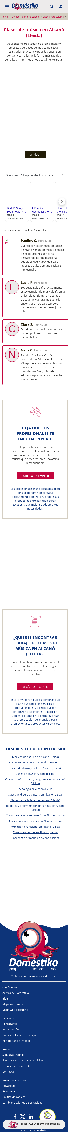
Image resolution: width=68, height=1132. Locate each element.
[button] (7, 6)
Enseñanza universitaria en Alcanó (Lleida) (35, 762)
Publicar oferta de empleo (40, 1124)
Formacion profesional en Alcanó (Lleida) (35, 826)
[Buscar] (51, 6)
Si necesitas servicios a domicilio (22, 1060)
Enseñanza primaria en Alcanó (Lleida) (35, 838)
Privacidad (9, 1086)
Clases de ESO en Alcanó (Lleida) (35, 774)
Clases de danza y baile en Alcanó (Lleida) (35, 768)
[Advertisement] (34, 105)
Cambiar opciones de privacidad (22, 1102)
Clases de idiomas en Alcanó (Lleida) (35, 832)
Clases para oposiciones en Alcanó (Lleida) (35, 821)
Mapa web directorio (15, 1010)
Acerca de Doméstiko (15, 993)
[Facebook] (15, 1116)
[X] (22, 1116)
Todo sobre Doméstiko (16, 1066)
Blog (5, 998)
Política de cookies (13, 1097)
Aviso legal (9, 1091)
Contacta (8, 1071)
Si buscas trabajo (13, 1055)
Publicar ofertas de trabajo (19, 1035)
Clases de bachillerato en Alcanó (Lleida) (35, 800)
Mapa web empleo (13, 1004)
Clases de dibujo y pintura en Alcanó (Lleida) (35, 794)
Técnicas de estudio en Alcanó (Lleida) (35, 757)
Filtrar (37, 154)
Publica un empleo (35, 476)
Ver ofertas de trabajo (16, 1041)
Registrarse (9, 1024)
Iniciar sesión (10, 1029)
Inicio (5, 16)
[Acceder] (61, 6)
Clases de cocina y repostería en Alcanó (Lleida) (35, 815)
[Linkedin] (31, 1116)
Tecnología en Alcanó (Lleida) (35, 789)
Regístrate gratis (35, 687)
